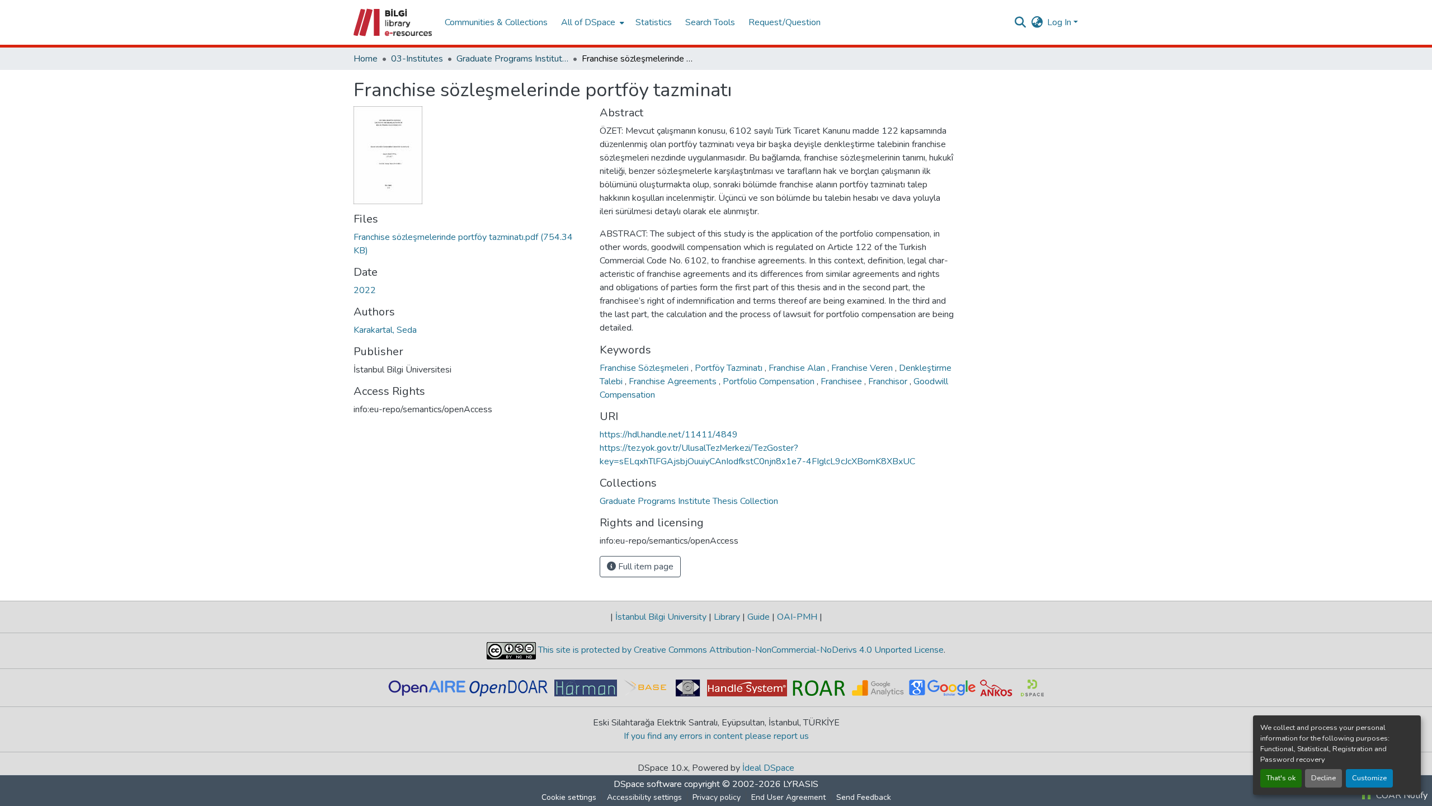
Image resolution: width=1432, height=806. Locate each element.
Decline (1323, 778)
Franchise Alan (798, 368)
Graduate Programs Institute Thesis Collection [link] (512, 59)
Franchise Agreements (674, 381)
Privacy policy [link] (717, 797)
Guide (758, 617)
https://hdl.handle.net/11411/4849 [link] (669, 434)
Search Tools (710, 22)
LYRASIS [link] (800, 784)
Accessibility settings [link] (644, 797)
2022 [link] (365, 290)
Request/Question (784, 22)
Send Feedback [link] (863, 797)
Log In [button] (1060, 22)
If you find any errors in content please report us (716, 736)
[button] (394, 22)
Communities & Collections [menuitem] (496, 22)
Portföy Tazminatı (730, 368)
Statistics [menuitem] (653, 22)
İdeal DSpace (768, 768)
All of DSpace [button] (588, 22)
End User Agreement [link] (788, 797)
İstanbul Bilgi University (661, 617)
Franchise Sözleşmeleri (645, 368)
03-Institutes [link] (417, 59)
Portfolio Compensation (770, 381)
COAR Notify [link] (1401, 795)
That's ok (1281, 778)
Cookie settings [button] (568, 797)
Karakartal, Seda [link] (385, 330)
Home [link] (366, 59)
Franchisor (889, 381)
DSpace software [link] (648, 784)
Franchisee (842, 381)
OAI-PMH (797, 617)
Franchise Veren (863, 368)
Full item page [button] (644, 566)
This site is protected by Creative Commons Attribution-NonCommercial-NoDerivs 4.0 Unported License (740, 650)
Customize (1369, 778)
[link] (470, 243)
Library (727, 617)
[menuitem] (591, 22)
